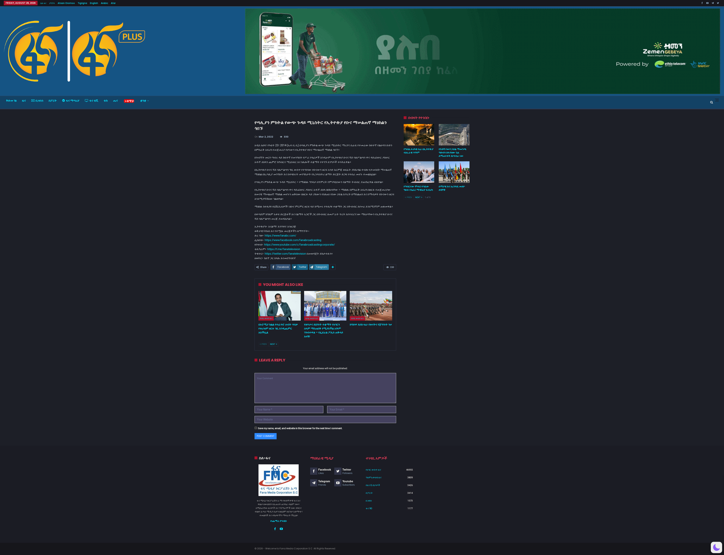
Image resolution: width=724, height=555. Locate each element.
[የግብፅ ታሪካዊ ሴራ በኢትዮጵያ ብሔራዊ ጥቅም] (419, 134)
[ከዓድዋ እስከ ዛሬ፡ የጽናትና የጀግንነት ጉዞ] (371, 306)
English (94, 3)
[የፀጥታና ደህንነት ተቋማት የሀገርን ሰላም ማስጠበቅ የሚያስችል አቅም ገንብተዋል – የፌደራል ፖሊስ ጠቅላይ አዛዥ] (325, 306)
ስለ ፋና (43, 3)
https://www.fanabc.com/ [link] (280, 235)
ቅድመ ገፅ (11, 100)
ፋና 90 (369, 508)
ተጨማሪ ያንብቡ (278, 521)
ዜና (24, 100)
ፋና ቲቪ (93, 100)
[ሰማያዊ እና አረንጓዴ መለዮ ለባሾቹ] (454, 172)
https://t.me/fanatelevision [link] (283, 249)
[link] (293, 240)
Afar (113, 3)
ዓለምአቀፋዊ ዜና (373, 477)
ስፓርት (53, 100)
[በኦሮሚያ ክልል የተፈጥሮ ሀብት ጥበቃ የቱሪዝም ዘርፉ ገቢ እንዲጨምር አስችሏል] (279, 306)
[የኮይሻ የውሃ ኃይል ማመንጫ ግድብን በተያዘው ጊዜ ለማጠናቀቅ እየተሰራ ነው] (454, 134)
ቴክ (106, 100)
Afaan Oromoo (66, 3)
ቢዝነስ (39, 100)
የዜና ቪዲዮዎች (373, 485)
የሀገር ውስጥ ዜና (266, 318)
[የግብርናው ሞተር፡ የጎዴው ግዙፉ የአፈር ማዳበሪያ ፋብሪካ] (419, 172)
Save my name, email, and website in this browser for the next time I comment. (300, 428)
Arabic (104, 3)
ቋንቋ (143, 100)
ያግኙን (52, 3)
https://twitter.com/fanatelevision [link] (285, 253)
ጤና (115, 100)
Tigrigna (82, 3)
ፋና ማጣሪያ (72, 100)
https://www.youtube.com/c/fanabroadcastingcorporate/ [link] (299, 244)
